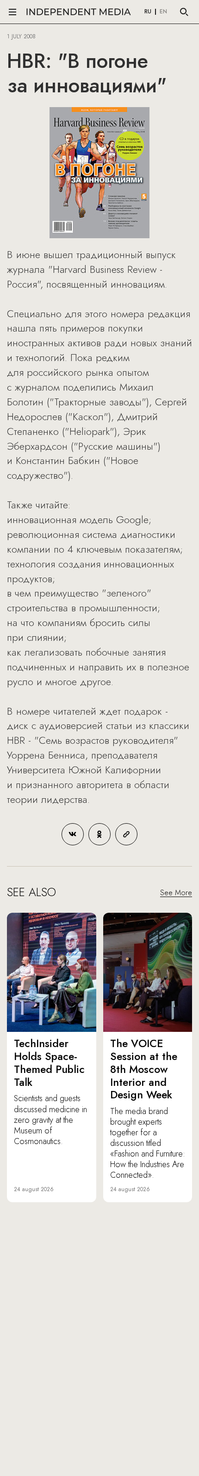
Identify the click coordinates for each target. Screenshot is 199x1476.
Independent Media (78, 11)
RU (147, 12)
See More (176, 892)
